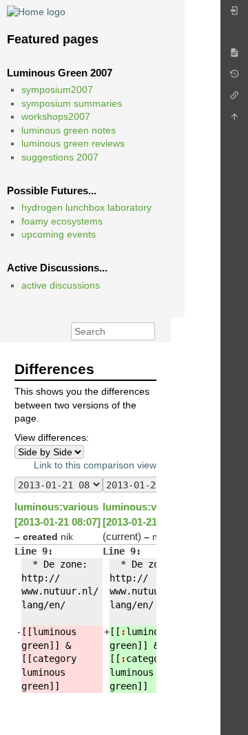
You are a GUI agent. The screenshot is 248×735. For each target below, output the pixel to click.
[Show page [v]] (234, 56)
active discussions (60, 285)
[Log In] (234, 14)
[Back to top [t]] (234, 120)
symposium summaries (71, 103)
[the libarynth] (36, 11)
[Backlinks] (234, 99)
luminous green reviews (73, 143)
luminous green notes (68, 130)
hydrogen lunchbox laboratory (86, 207)
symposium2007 (57, 89)
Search (147, 331)
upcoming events (58, 234)
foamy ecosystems (62, 221)
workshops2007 (55, 116)
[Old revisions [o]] (234, 77)
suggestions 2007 (60, 157)
